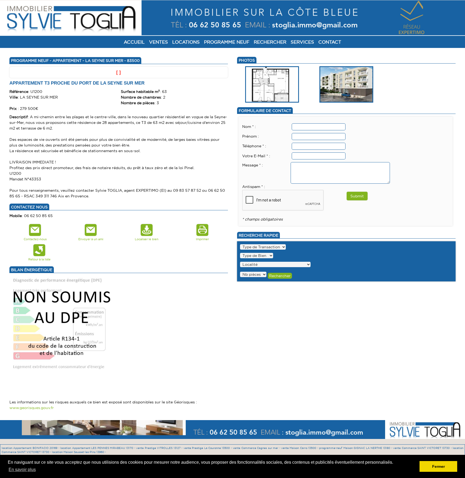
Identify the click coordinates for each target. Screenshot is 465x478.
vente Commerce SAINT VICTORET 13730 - (423, 448)
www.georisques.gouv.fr (31, 407)
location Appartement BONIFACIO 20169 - (31, 448)
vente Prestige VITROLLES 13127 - (159, 448)
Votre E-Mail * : (256, 155)
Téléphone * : (254, 146)
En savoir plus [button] (22, 469)
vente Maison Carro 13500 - (300, 448)
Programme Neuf (226, 42)
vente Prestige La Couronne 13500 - (208, 448)
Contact (329, 42)
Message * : (252, 165)
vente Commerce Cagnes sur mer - (257, 448)
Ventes (158, 42)
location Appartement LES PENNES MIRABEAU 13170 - (98, 448)
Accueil (134, 42)
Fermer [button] (438, 466)
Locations (186, 42)
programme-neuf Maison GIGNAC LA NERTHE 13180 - (356, 448)
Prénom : (250, 136)
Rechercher (270, 42)
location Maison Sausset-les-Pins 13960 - (79, 452)
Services (302, 42)
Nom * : (249, 126)
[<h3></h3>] (272, 84)
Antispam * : (253, 186)
